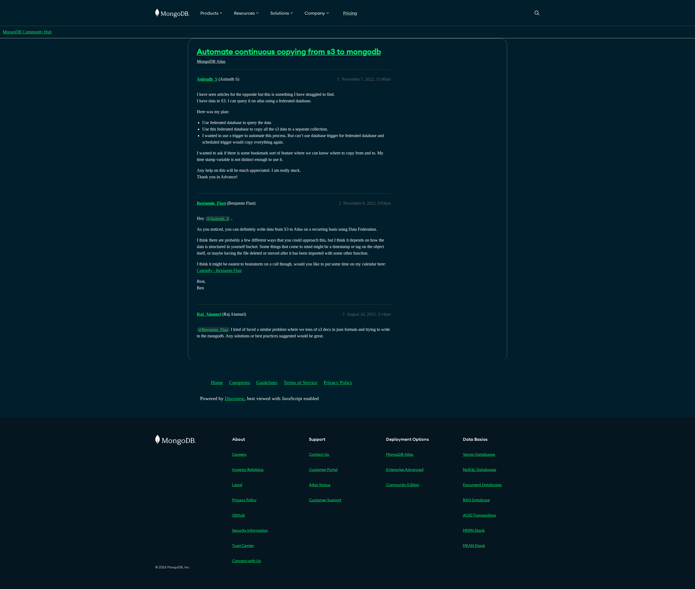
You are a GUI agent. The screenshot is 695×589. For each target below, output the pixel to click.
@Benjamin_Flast (213, 329)
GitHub (238, 515)
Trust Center (243, 545)
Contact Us (319, 454)
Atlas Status (319, 484)
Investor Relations (248, 469)
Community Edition (402, 484)
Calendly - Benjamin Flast (219, 270)
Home (217, 382)
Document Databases (482, 484)
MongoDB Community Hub (27, 32)
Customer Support (325, 500)
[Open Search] (537, 13)
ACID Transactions (479, 515)
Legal (237, 484)
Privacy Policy (338, 382)
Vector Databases (479, 454)
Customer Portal (323, 469)
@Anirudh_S (218, 218)
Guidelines (266, 382)
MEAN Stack (474, 545)
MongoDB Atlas (399, 454)
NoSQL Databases (479, 469)
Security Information (250, 530)
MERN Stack (474, 530)
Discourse (234, 398)
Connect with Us (246, 560)
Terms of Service (300, 382)
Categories (239, 382)
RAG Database (476, 500)
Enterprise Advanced (405, 469)
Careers (239, 454)
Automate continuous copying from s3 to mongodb (289, 51)
